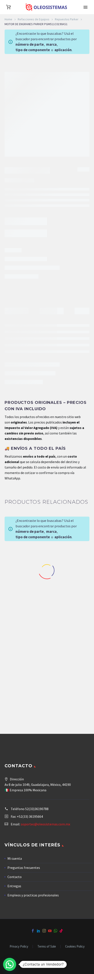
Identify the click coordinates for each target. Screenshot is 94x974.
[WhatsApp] (55, 930)
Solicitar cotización (24, 268)
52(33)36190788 (37, 809)
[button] (9, 964)
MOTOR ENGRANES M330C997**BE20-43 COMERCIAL (23, 600)
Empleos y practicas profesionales (33, 895)
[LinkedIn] (38, 930)
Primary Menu (85, 7)
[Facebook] (33, 930)
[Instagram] (44, 930)
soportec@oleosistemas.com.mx (45, 824)
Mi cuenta (14, 858)
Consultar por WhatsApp (70, 718)
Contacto (14, 877)
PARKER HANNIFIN (30, 292)
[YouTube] (50, 930)
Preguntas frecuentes (23, 867)
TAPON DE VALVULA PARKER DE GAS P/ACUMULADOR (70, 694)
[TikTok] (61, 930)
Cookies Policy (75, 946)
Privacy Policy (19, 946)
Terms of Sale (46, 946)
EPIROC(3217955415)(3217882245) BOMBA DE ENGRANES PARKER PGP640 (70, 602)
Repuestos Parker (66, 19)
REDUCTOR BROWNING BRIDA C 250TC (23, 694)
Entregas (14, 886)
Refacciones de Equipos (33, 19)
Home (8, 19)
